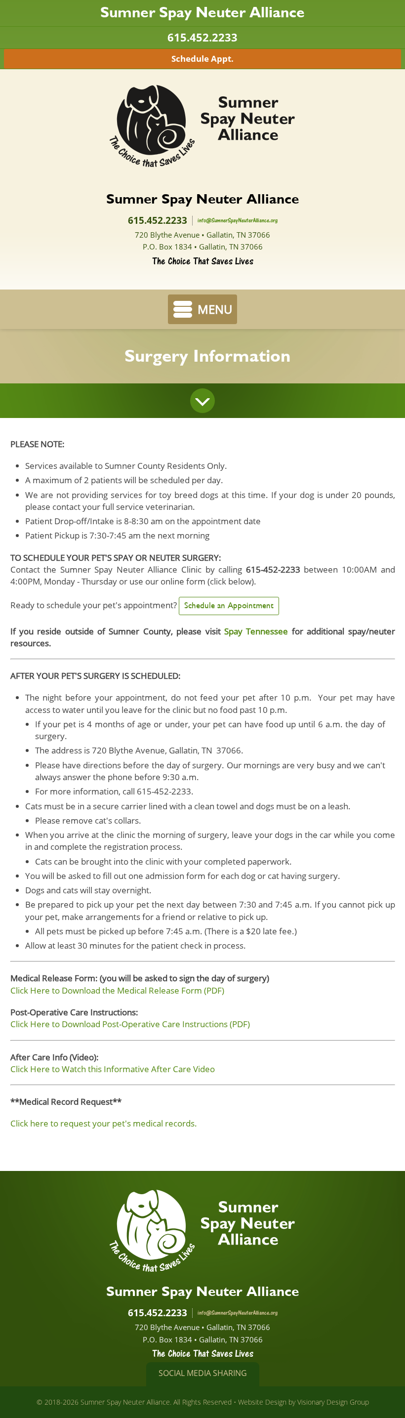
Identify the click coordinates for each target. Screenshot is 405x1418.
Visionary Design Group (333, 1402)
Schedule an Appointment (229, 605)
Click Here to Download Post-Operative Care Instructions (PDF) (130, 1024)
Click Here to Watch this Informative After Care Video (112, 1069)
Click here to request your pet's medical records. (103, 1123)
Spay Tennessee (256, 631)
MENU (215, 309)
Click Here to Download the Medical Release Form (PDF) (117, 990)
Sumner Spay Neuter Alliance (202, 126)
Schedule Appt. (202, 58)
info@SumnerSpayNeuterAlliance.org (238, 220)
